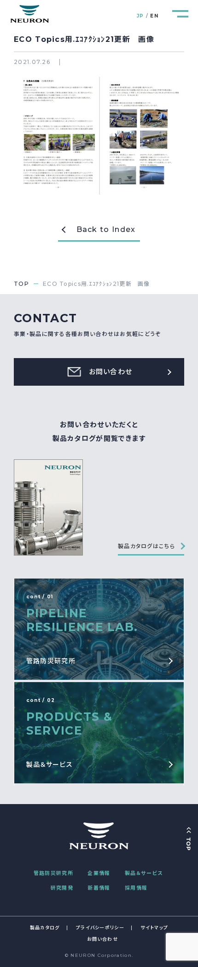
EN (154, 16)
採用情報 (136, 888)
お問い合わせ (102, 939)
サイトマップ (154, 928)
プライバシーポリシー (100, 928)
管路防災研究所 (53, 873)
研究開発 (62, 888)
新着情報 (98, 888)
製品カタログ (45, 928)
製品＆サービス (144, 873)
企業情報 (98, 873)
